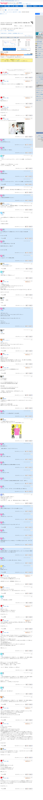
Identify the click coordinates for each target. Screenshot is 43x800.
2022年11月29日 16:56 (27, 410)
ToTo (3, 298)
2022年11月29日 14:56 (27, 605)
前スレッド (26, 35)
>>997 (2, 332)
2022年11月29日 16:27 (27, 494)
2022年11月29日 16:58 (27, 397)
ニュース (11, 37)
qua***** (3, 697)
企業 (18, 37)
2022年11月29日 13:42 (27, 748)
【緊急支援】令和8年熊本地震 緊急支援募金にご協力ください (10, 0)
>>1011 (2, 273)
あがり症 (3, 566)
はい (27, 77)
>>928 (2, 725)
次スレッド (30, 35)
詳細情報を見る (24, 49)
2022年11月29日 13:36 (27, 760)
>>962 (2, 607)
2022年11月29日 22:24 (27, 80)
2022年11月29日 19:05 (27, 280)
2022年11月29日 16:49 (27, 443)
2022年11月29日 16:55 (27, 418)
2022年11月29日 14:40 (27, 631)
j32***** (3, 213)
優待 (15, 37)
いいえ (30, 77)
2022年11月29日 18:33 (27, 297)
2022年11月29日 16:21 (27, 548)
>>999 (2, 356)
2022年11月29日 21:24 (27, 147)
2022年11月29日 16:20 (27, 557)
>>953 (2, 709)
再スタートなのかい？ (6, 340)
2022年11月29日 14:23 (27, 687)
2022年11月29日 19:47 (27, 229)
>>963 (2, 598)
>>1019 (2, 214)
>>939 (2, 779)
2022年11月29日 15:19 (27, 565)
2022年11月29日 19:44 (27, 255)
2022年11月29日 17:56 (27, 353)
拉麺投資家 (4, 398)
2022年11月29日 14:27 (27, 653)
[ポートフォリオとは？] (5, 10)
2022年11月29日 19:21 (27, 263)
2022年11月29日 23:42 (27, 72)
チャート (4, 37)
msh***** (3, 140)
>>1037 (2, 82)
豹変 (3, 156)
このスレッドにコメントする (9, 49)
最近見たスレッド (3, 13)
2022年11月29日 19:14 (27, 271)
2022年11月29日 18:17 (27, 339)
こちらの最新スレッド (18, 60)
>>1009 (2, 283)
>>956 (2, 689)
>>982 (2, 341)
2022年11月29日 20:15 (27, 212)
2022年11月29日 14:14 (27, 722)
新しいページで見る (3, 30)
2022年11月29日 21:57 (27, 106)
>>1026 (2, 157)
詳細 (1, 37)
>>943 (2, 762)
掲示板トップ (2, 7)
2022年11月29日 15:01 (27, 586)
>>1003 (2, 310)
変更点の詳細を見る (11, 30)
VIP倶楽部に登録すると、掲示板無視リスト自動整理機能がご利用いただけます (12, 33)
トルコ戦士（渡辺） (5, 73)
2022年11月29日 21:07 (27, 155)
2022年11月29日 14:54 (27, 619)
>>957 (2, 655)
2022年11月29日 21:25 (27, 139)
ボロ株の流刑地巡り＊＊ (6, 264)
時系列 (8, 37)
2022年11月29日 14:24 (27, 672)
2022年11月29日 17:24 (27, 366)
